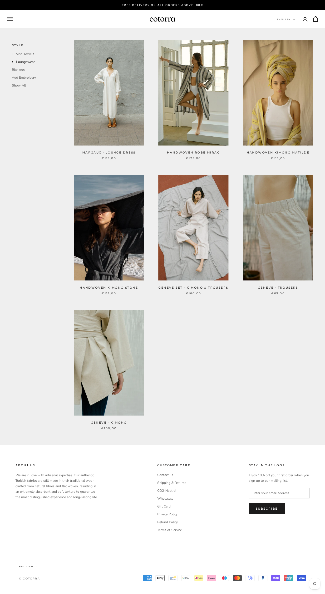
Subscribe (267, 508)
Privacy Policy (167, 514)
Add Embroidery (24, 77)
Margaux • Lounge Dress (109, 152)
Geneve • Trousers (278, 287)
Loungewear (25, 62)
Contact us (165, 475)
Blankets (18, 69)
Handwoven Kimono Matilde (278, 152)
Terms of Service (169, 530)
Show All (19, 85)
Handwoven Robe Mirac (193, 152)
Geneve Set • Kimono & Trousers (193, 287)
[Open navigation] (10, 19)
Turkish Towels (23, 54)
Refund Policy (167, 522)
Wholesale (165, 498)
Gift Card (164, 506)
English (283, 19)
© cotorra (29, 578)
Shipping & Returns (171, 483)
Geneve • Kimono (109, 422)
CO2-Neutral (166, 490)
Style (18, 45)
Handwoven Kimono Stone (109, 287)
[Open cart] (315, 19)
